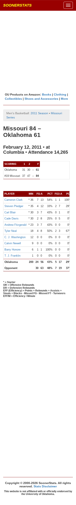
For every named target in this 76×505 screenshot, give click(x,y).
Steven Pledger (13, 206)
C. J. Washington (15, 237)
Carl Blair (10, 212)
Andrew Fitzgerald (15, 224)
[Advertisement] (38, 51)
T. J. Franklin (12, 255)
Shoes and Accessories (41, 98)
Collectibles (13, 98)
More (64, 98)
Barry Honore (12, 249)
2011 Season (39, 113)
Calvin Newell (12, 243)
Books (46, 94)
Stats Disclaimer (45, 486)
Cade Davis (11, 218)
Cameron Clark (13, 199)
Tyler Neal (10, 230)
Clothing (60, 94)
